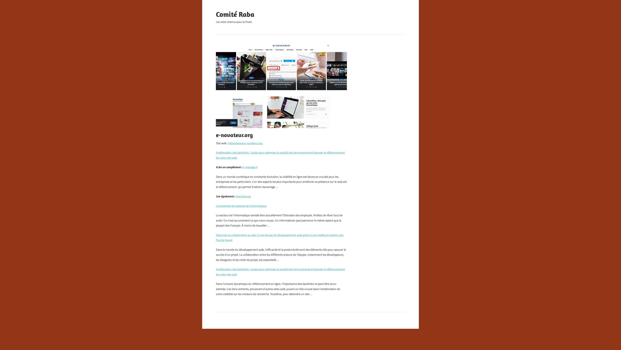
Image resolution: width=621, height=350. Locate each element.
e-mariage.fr (250, 167)
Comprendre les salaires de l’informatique (241, 206)
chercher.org (243, 196)
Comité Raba (235, 14)
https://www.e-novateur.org (245, 143)
